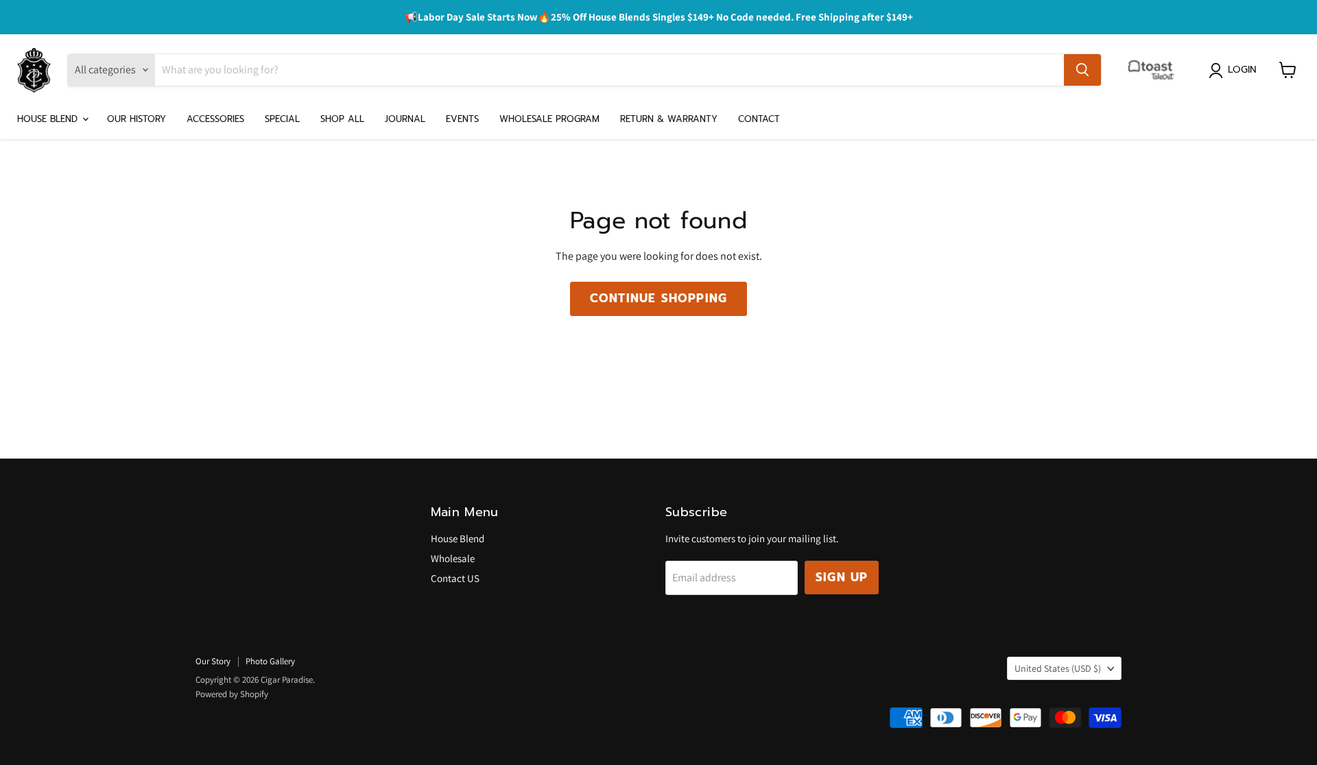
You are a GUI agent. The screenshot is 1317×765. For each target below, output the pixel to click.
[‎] (1154, 70)
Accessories (215, 118)
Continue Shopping (658, 298)
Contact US (455, 578)
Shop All (342, 118)
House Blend (49, 118)
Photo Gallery (270, 661)
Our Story (212, 661)
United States (1058, 668)
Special (282, 118)
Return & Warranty (668, 118)
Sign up (842, 577)
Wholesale (453, 558)
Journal (405, 118)
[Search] (1082, 70)
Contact (759, 118)
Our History (136, 118)
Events (462, 118)
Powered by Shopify (231, 694)
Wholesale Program (549, 118)
